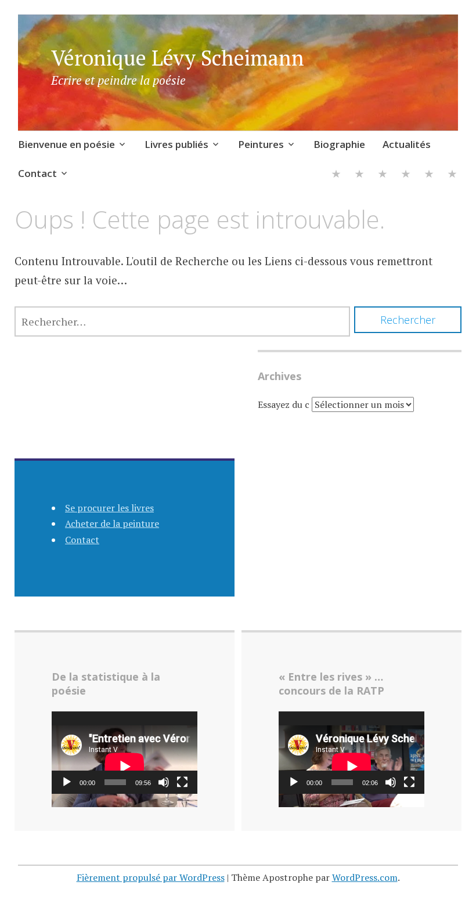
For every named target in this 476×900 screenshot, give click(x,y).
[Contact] (452, 175)
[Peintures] (382, 175)
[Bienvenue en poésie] (336, 175)
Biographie (339, 144)
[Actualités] (429, 175)
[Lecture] (67, 782)
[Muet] (164, 782)
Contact (37, 173)
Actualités (407, 144)
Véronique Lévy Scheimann (177, 57)
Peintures (261, 144)
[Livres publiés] (359, 175)
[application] (124, 752)
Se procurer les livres (109, 507)
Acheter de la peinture (112, 523)
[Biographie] (406, 175)
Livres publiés (176, 144)
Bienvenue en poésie (66, 144)
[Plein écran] (182, 782)
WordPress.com (365, 877)
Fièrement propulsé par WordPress (151, 877)
